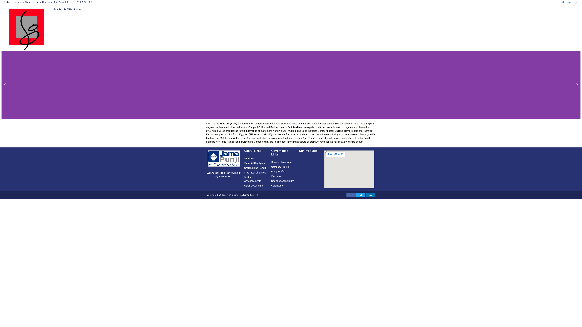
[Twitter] (569, 2)
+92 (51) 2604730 (83, 2)
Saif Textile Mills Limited (67, 9)
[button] (5, 85)
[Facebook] (563, 2)
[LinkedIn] (576, 2)
